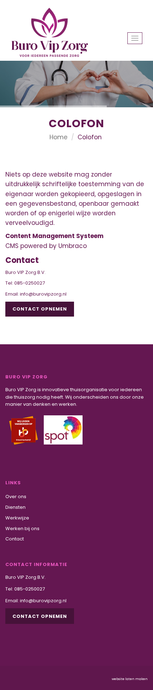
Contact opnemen (39, 309)
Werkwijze (17, 517)
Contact (14, 538)
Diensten (15, 507)
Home (58, 137)
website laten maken (130, 679)
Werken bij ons (22, 528)
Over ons (15, 496)
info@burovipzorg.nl (43, 294)
